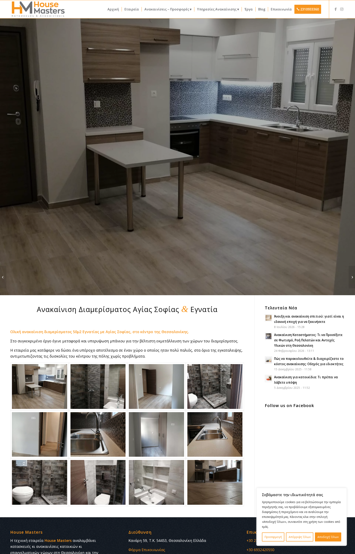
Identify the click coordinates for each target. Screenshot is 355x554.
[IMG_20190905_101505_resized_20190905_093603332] (215, 434)
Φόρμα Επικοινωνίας (146, 549)
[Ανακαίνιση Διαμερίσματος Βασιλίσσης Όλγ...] (3, 277)
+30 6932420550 (260, 549)
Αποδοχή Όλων (328, 537)
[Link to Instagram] (342, 9)
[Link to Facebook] (335, 9)
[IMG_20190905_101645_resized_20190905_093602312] (98, 386)
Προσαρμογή (273, 537)
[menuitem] (113, 9)
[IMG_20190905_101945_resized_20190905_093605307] (215, 482)
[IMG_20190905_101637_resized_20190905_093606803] (215, 386)
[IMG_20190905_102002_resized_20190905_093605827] (39, 434)
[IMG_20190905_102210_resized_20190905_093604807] (98, 434)
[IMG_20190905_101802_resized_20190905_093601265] (156, 482)
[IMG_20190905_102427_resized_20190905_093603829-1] (39, 386)
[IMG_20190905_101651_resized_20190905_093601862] (98, 482)
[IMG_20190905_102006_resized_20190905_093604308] (156, 434)
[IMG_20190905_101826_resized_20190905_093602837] (39, 482)
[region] (301, 517)
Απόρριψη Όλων (300, 537)
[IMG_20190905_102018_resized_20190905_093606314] (156, 386)
